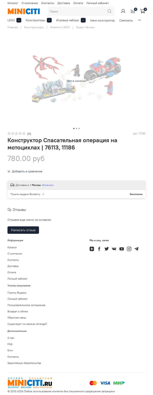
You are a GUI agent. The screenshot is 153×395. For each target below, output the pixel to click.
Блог (10, 350)
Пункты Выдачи (16, 292)
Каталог (12, 3)
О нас (10, 338)
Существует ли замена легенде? (27, 324)
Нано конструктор (102, 20)
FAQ (9, 344)
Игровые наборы (67, 20)
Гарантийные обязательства (24, 363)
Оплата (78, 3)
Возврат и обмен (17, 311)
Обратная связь (16, 317)
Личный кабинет (97, 3)
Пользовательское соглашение (26, 305)
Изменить (48, 185)
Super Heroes (85, 27)
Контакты (47, 3)
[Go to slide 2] (76, 128)
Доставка (63, 3)
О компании (30, 3)
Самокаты (126, 20)
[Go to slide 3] (79, 128)
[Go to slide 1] (73, 128)
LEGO (11, 20)
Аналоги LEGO (60, 27)
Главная (12, 27)
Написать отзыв (23, 230)
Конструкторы (35, 20)
